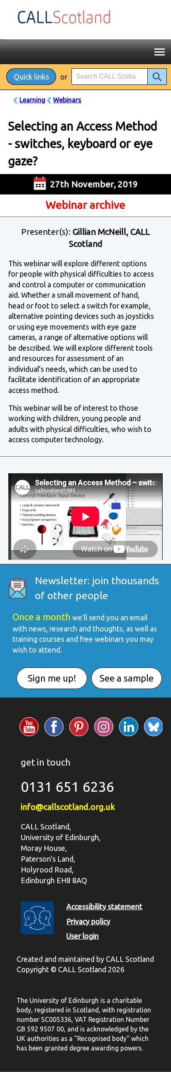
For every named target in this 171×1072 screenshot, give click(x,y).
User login (82, 936)
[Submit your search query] (157, 76)
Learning (32, 100)
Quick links (31, 76)
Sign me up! (52, 678)
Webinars (67, 100)
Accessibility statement (104, 907)
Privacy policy (88, 921)
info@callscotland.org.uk (68, 807)
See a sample (127, 678)
